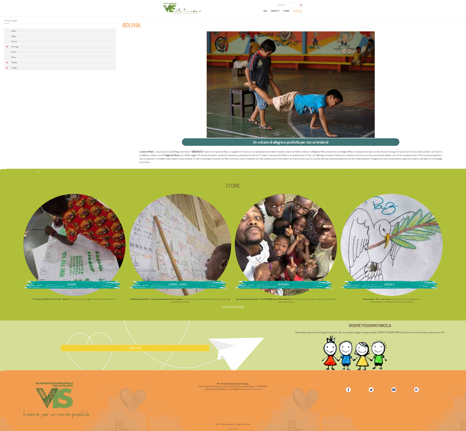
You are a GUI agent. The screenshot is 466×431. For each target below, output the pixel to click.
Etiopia (14, 52)
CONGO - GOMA (178, 284)
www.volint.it (257, 389)
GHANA (72, 284)
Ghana (14, 57)
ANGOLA (389, 284)
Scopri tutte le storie (233, 306)
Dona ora (135, 348)
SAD (265, 11)
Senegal (14, 68)
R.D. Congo (15, 47)
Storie (286, 11)
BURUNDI (283, 284)
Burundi (14, 41)
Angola (14, 36)
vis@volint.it (248, 389)
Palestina (14, 62)
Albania (14, 31)
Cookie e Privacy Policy (233, 429)
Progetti (275, 11)
